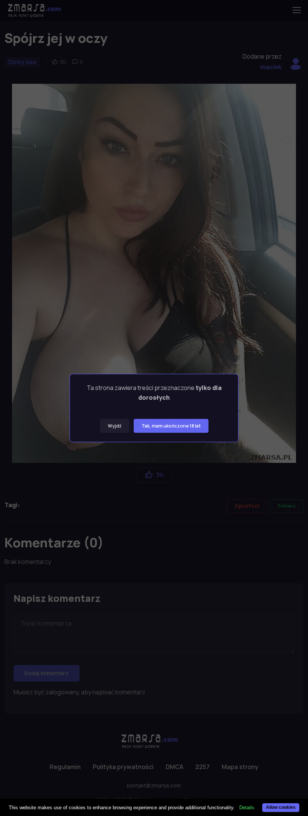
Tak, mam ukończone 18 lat (171, 426)
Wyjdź (114, 426)
